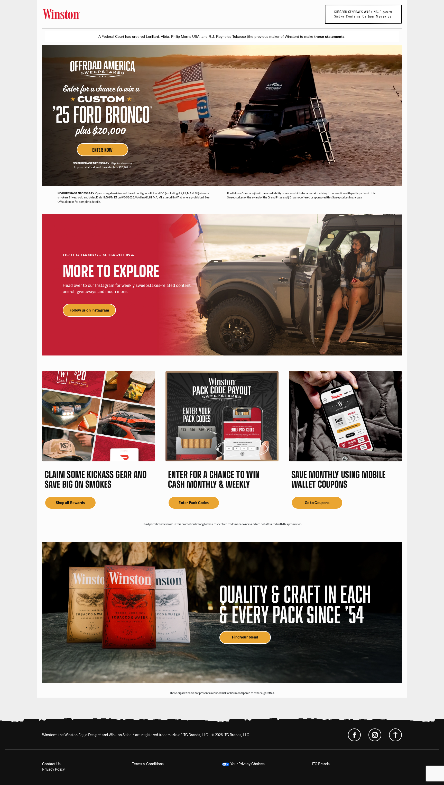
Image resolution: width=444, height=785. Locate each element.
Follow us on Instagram (89, 310)
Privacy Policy (53, 769)
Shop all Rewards (70, 503)
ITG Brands (321, 764)
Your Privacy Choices (247, 764)
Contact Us (51, 764)
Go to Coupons (317, 503)
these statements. (330, 36)
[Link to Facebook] (354, 734)
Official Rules (66, 202)
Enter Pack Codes (194, 503)
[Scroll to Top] (395, 734)
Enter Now (102, 149)
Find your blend (245, 637)
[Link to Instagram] (374, 734)
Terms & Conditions (148, 764)
